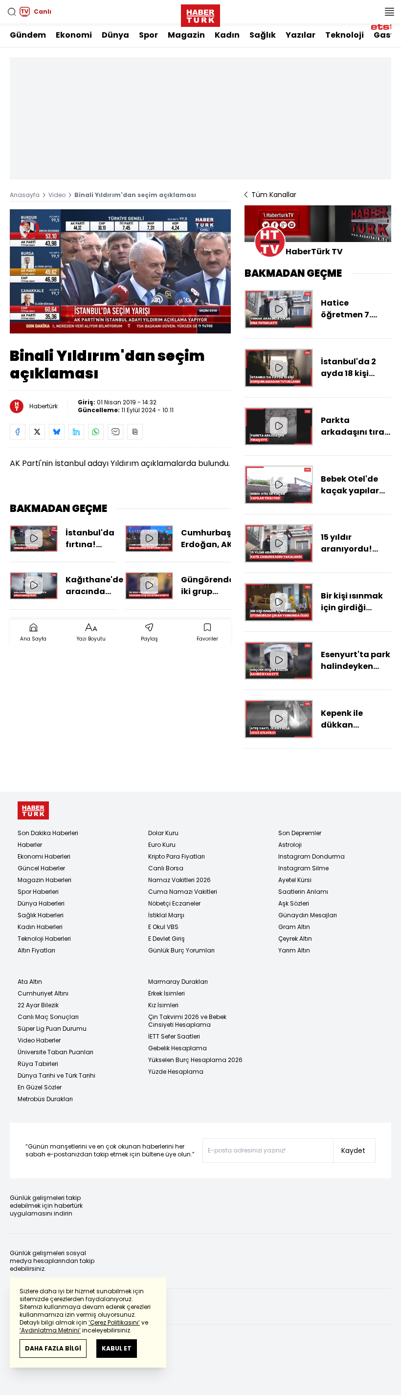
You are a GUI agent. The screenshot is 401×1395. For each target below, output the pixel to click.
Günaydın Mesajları (307, 915)
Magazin (186, 35)
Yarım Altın (294, 950)
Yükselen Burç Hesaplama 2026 (195, 1060)
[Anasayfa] (33, 810)
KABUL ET (117, 1348)
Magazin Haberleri (44, 880)
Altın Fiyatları (36, 950)
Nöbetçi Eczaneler (174, 903)
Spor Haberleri (38, 891)
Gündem (28, 35)
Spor (148, 35)
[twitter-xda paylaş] (37, 432)
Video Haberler (39, 1040)
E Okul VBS (163, 927)
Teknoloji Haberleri (44, 938)
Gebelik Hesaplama (177, 1048)
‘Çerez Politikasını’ (114, 1322)
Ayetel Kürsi (295, 880)
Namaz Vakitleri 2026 (179, 880)
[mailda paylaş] (115, 432)
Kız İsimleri (163, 1005)
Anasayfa (25, 195)
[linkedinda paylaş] (76, 432)
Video (57, 195)
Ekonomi (74, 35)
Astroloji (290, 845)
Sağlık (262, 35)
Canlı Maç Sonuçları (48, 1017)
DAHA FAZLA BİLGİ (53, 1348)
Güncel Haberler (41, 868)
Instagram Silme (303, 868)
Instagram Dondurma (311, 856)
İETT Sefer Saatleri (174, 1036)
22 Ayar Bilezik (38, 1005)
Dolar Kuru (163, 833)
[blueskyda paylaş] (57, 432)
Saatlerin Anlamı (303, 891)
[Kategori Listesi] (389, 11)
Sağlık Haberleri (41, 915)
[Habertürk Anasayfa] (200, 13)
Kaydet (353, 1150)
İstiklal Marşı (166, 915)
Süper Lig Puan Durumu (52, 1028)
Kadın (227, 35)
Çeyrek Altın (295, 938)
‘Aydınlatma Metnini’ (50, 1330)
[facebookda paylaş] (17, 432)
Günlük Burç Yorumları (181, 950)
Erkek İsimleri (166, 993)
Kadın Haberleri (40, 927)
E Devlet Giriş (166, 938)
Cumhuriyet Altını (43, 993)
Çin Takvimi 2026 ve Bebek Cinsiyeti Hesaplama (187, 1021)
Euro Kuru (162, 845)
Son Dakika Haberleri (48, 833)
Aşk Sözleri (293, 903)
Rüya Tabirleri (38, 1064)
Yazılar (300, 35)
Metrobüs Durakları (45, 1099)
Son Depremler (299, 833)
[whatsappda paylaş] (96, 432)
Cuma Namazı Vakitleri (182, 891)
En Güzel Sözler (40, 1087)
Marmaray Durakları (178, 981)
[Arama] (11, 11)
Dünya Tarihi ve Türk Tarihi (56, 1075)
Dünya (115, 35)
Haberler (30, 845)
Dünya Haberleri (41, 903)
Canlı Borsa (165, 868)
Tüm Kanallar (273, 194)
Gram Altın (294, 927)
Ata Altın (30, 981)
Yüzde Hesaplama (175, 1071)
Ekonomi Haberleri (44, 856)
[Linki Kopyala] (135, 432)
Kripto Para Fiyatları (176, 856)
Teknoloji (344, 35)
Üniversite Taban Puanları (55, 1052)
